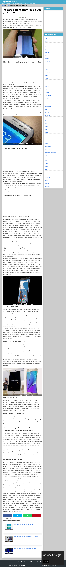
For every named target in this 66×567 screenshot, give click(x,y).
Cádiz (46, 69)
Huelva (46, 101)
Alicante (47, 47)
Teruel (46, 166)
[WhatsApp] (27, 515)
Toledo (46, 169)
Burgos (46, 64)
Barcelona (47, 61)
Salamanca (47, 149)
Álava (46, 41)
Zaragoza (47, 186)
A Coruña (8, 5)
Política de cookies (21, 562)
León (46, 118)
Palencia (47, 143)
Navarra (47, 138)
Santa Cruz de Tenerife (50, 152)
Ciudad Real (48, 81)
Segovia (47, 155)
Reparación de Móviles (11, 1)
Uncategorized (48, 172)
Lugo (46, 123)
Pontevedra (48, 146)
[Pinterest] (37, 515)
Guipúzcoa (47, 98)
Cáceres (47, 66)
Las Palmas (47, 115)
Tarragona (47, 163)
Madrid (46, 126)
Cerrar (46, 561)
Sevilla (46, 158)
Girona (46, 89)
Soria (46, 160)
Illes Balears (48, 106)
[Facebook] (8, 515)
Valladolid (47, 177)
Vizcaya (47, 180)
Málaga (47, 129)
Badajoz (47, 58)
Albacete (47, 44)
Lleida (46, 121)
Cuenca (47, 86)
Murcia (46, 135)
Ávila (46, 55)
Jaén (46, 109)
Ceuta (46, 78)
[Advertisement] (22, 73)
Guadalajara (48, 95)
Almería (47, 49)
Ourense (47, 140)
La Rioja (47, 112)
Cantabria (47, 72)
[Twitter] (17, 515)
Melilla (46, 132)
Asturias (47, 52)
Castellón (47, 75)
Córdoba (47, 84)
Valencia (47, 175)
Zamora (47, 183)
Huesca (47, 103)
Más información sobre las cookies (39, 562)
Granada (47, 92)
